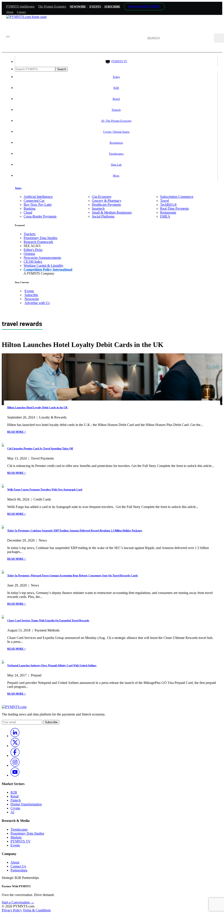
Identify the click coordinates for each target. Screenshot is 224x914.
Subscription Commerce (176, 197)
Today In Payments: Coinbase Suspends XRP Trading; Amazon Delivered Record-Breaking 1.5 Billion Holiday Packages (74, 530)
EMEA (165, 216)
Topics (18, 188)
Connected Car (34, 200)
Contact (21, 12)
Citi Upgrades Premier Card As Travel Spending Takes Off (40, 448)
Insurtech (98, 208)
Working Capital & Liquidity (43, 265)
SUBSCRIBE (112, 6)
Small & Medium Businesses (112, 212)
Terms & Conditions (37, 910)
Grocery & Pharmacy (106, 200)
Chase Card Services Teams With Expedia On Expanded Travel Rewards (48, 620)
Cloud (28, 212)
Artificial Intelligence (38, 197)
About (9, 12)
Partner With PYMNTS (144, 6)
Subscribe (31, 295)
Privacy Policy (12, 910)
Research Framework (38, 242)
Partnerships (18, 870)
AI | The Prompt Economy (116, 120)
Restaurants (168, 212)
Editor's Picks (33, 250)
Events (95, 6)
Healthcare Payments (106, 204)
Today (116, 77)
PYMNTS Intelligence (20, 6)
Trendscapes (116, 153)
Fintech (116, 109)
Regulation (116, 142)
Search (61, 69)
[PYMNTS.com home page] (26, 17)
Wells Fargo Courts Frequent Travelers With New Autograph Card (44, 489)
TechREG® (168, 204)
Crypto (15, 808)
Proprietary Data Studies (40, 238)
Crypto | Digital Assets (116, 131)
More (116, 175)
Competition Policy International (48, 269)
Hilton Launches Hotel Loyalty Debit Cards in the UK (37, 407)
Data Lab (116, 164)
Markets (16, 837)
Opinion (29, 254)
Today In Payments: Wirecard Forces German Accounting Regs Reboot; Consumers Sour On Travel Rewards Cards (72, 575)
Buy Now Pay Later (38, 204)
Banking (29, 208)
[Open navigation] (8, 36)
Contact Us (18, 866)
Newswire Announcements (42, 257)
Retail (116, 98)
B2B (116, 87)
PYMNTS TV (119, 61)
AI (12, 812)
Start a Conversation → (18, 902)
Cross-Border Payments (40, 216)
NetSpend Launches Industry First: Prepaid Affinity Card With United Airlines (51, 665)
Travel (164, 200)
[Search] (219, 38)
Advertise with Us (37, 303)
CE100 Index (33, 261)
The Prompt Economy (52, 6)
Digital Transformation (26, 804)
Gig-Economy (102, 197)
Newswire (78, 6)
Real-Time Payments (174, 208)
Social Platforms (103, 216)
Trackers (29, 234)
